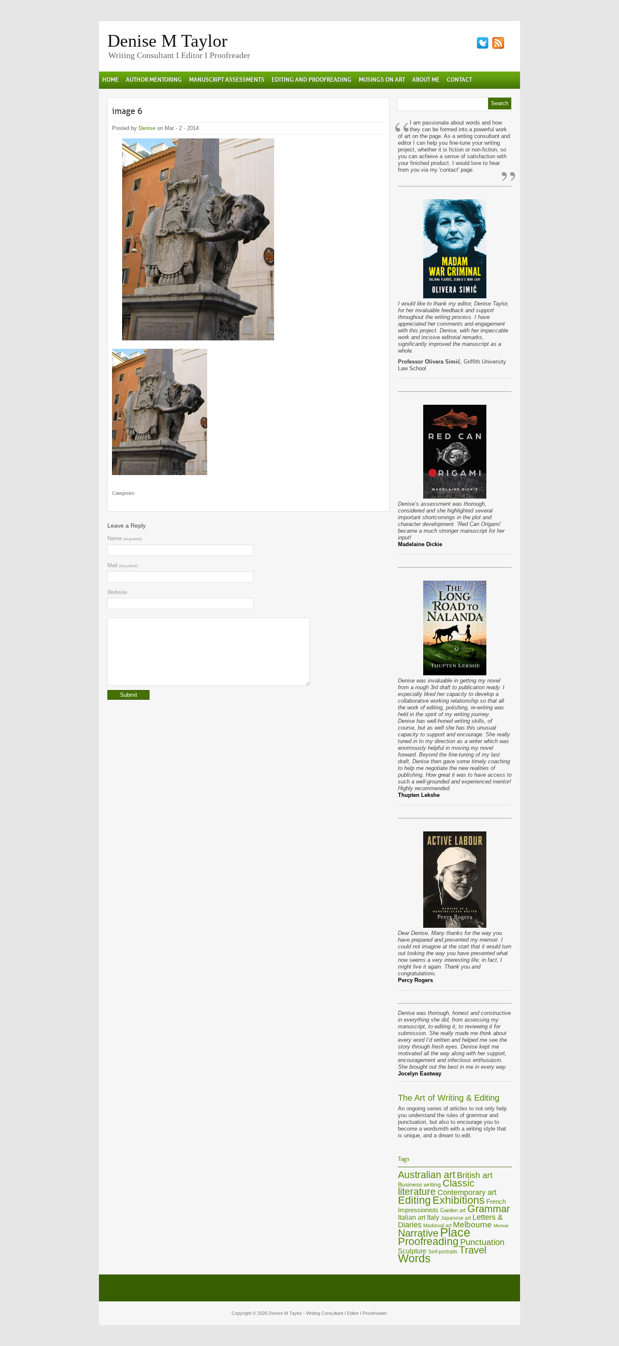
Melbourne (472, 1224)
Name (124, 538)
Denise (147, 128)
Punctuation (482, 1242)
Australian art (426, 1174)
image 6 (127, 111)
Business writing (419, 1184)
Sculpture (412, 1251)
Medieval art (437, 1226)
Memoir (501, 1225)
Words (414, 1258)
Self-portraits (442, 1252)
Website (117, 592)
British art (475, 1175)
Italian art (411, 1217)
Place (455, 1232)
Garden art (453, 1210)
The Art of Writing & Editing (448, 1097)
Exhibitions (458, 1200)
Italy (433, 1217)
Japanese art (456, 1218)
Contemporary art (467, 1192)
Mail (122, 565)
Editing (414, 1200)
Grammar (488, 1208)
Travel (472, 1250)
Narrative (418, 1233)
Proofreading (428, 1241)
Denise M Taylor (167, 40)
